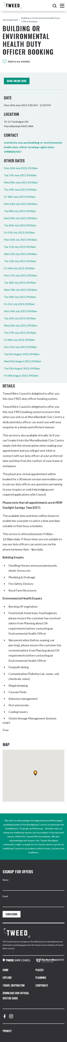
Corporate (41, 985)
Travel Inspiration (14, 985)
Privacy (7, 1031)
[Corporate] (17, 933)
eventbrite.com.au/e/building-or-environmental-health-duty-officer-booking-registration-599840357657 (33, 147)
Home (5, 970)
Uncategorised (10, 19)
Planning (40, 978)
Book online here (17, 81)
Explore (7, 978)
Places (39, 970)
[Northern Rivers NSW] (50, 960)
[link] (17, 960)
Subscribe (12, 914)
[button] (35, 773)
